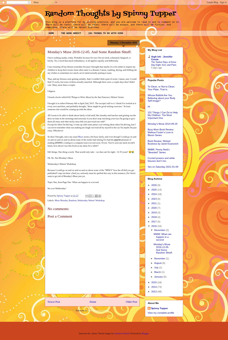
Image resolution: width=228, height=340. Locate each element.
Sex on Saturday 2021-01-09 (163, 166)
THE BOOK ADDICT (71, 33)
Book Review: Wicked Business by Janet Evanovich (163, 142)
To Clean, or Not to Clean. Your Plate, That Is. (161, 88)
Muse (81, 136)
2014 (154, 287)
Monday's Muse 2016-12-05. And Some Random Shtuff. (163, 248)
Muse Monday (61, 200)
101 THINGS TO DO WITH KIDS (105, 33)
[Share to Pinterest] (99, 196)
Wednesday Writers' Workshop (91, 200)
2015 (154, 282)
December (160, 230)
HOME (51, 33)
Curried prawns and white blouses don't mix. (161, 159)
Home (93, 301)
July (156, 267)
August (158, 263)
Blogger (145, 333)
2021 (154, 203)
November (160, 258)
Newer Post (54, 301)
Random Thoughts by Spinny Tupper (110, 14)
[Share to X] (93, 196)
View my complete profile (161, 312)
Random (72, 200)
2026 (154, 185)
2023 (154, 198)
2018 (154, 217)
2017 (154, 221)
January (158, 276)
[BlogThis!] (90, 196)
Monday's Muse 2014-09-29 (162, 123)
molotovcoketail (122, 333)
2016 (154, 226)
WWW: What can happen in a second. (162, 237)
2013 (154, 291)
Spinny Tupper (159, 308)
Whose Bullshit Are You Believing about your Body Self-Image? (161, 98)
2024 (154, 194)
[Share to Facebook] (96, 196)
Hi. (149, 106)
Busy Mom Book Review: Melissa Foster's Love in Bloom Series (161, 132)
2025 (154, 189)
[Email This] (87, 196)
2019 (154, 212)
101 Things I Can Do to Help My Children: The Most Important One (163, 115)
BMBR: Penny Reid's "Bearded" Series (159, 151)
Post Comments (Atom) (98, 310)
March (158, 272)
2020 (154, 208)
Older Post (131, 301)
